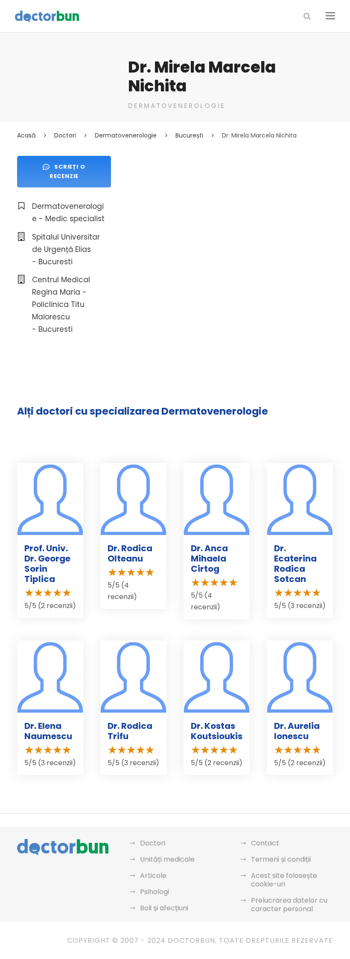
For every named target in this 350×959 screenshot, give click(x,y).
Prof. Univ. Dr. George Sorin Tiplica (47, 563)
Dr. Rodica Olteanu (130, 553)
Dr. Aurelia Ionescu (297, 731)
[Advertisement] (230, 215)
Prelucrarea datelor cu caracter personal (289, 904)
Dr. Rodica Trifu (130, 731)
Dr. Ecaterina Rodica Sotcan (295, 563)
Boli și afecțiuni (164, 908)
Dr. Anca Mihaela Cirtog (209, 558)
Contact (265, 843)
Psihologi (154, 892)
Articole (153, 875)
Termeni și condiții (281, 859)
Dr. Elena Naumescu (48, 731)
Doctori (152, 843)
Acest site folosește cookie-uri (284, 880)
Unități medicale (167, 859)
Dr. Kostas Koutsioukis (216, 731)
